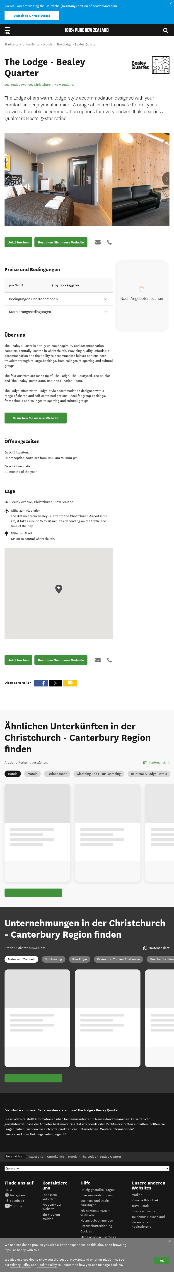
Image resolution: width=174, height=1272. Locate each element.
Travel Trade (141, 1206)
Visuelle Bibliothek (145, 1200)
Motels (32, 774)
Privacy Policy (20, 1265)
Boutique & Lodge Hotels (149, 774)
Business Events (143, 1211)
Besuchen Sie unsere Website (61, 242)
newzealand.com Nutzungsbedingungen (35, 1134)
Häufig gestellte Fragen (97, 1190)
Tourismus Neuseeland (148, 1217)
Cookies (86, 1231)
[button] (7, 30)
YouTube (16, 1206)
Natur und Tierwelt (21, 959)
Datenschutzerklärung (96, 1226)
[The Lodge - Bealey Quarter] (150, 65)
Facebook (17, 1201)
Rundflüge (79, 959)
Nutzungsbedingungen (96, 1220)
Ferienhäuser (57, 774)
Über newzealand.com (96, 1195)
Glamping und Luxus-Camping (99, 774)
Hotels (12, 774)
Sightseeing (53, 959)
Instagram (17, 1195)
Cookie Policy (47, 1265)
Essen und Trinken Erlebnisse (118, 959)
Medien (137, 1195)
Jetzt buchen (18, 242)
